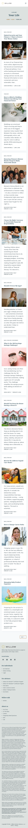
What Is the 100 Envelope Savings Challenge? (13, 344)
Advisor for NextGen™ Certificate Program (13, 683)
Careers (5, 713)
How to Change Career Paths (14, 524)
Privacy (16, 825)
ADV (4, 717)
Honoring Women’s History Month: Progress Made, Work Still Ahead (13, 160)
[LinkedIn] (14, 659)
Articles (5, 700)
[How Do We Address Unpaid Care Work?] (14, 474)
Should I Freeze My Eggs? (13, 286)
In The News (6, 711)
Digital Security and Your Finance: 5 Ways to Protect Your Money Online (13, 37)
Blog (5, 32)
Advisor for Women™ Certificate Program (13, 681)
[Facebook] (3, 659)
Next (22, 637)
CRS (4, 719)
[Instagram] (11, 659)
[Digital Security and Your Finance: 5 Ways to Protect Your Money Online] (14, 50)
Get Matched (6, 668)
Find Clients (6, 685)
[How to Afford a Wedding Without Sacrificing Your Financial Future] (14, 112)
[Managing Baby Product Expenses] (14, 595)
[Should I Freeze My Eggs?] (14, 297)
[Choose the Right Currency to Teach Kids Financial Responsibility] (14, 235)
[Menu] (25, 3)
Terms (12, 825)
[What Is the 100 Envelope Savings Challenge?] (14, 357)
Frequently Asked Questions (10, 715)
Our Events (5, 692)
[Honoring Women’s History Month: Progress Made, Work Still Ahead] (14, 174)
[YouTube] (7, 659)
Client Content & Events (9, 687)
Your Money (15, 340)
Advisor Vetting (6, 670)
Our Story (5, 709)
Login (4, 673)
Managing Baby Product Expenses (12, 583)
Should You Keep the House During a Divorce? (13, 404)
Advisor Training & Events (9, 689)
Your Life (9, 32)
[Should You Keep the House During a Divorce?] (14, 417)
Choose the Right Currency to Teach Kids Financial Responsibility (13, 222)
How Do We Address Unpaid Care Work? (13, 461)
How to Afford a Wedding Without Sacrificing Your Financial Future (13, 99)
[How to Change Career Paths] (14, 536)
